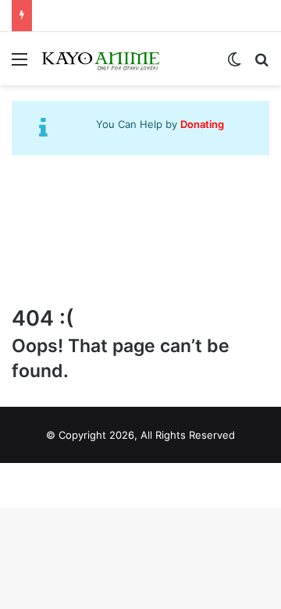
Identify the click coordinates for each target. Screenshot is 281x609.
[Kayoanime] (101, 58)
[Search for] (261, 64)
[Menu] (19, 64)
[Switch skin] (234, 64)
